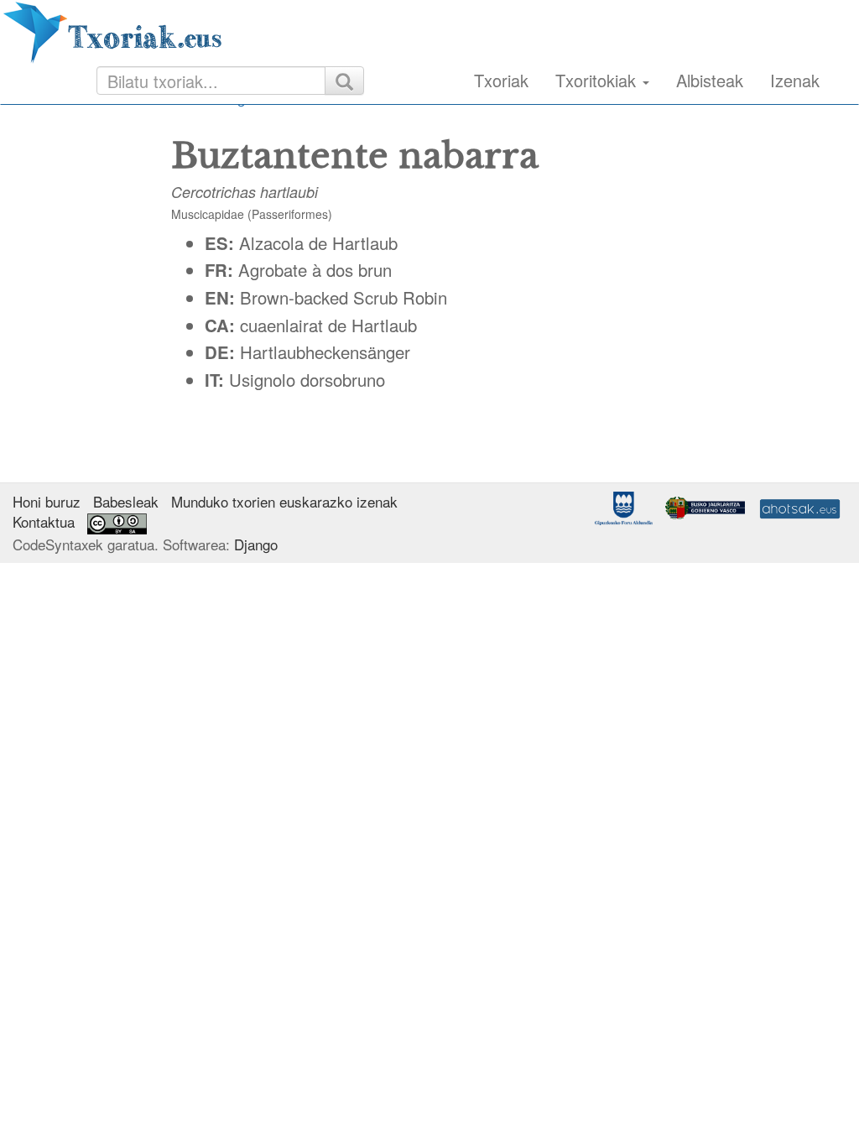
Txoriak (501, 80)
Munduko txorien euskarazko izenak (284, 501)
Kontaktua (44, 521)
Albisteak (709, 80)
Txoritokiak (598, 80)
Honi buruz (47, 501)
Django (256, 544)
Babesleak (126, 501)
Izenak (795, 80)
